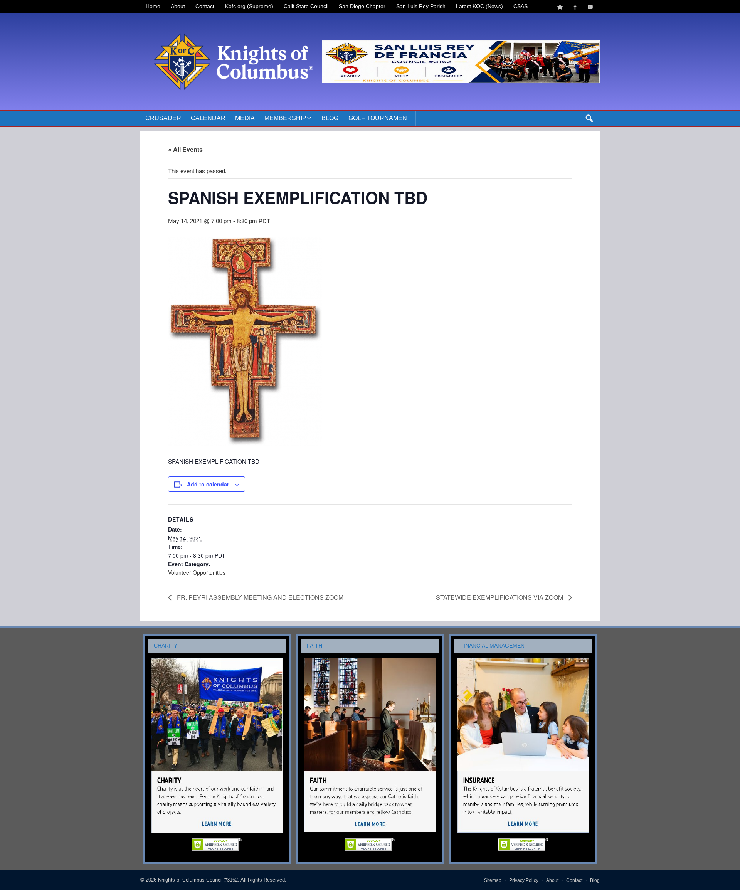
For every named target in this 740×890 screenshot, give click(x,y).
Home (153, 6)
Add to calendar (208, 484)
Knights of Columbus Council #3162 (198, 880)
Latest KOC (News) (479, 6)
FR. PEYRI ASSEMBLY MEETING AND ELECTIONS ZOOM (259, 597)
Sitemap (492, 880)
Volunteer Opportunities (196, 572)
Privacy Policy (523, 880)
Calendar (208, 118)
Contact (204, 6)
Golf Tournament (379, 118)
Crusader (163, 118)
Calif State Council (306, 6)
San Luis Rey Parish (421, 6)
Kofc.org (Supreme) (249, 6)
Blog (329, 118)
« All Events (185, 149)
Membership (285, 118)
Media (245, 118)
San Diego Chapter (362, 6)
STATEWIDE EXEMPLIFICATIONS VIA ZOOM (500, 597)
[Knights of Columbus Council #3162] (231, 22)
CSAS (520, 6)
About (178, 6)
